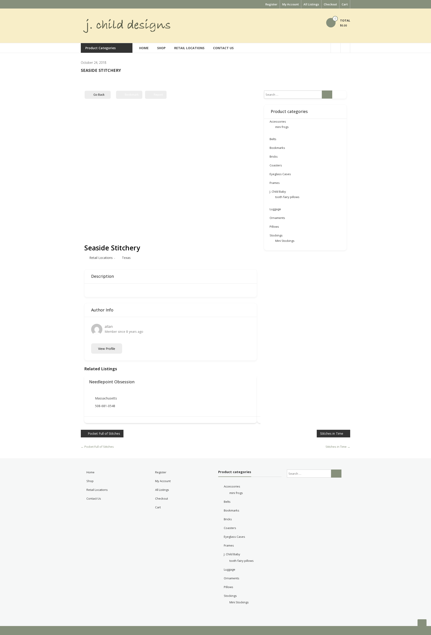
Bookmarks (277, 148)
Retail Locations (189, 48)
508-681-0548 (105, 406)
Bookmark (132, 95)
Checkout (330, 4)
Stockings (276, 235)
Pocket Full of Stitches (104, 433)
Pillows (274, 227)
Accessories (278, 121)
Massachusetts (106, 398)
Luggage (275, 209)
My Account (290, 4)
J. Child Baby (278, 192)
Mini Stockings (285, 241)
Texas (126, 258)
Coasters (276, 165)
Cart (345, 4)
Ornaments (277, 218)
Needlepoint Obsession (111, 381)
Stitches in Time (331, 433)
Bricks (274, 156)
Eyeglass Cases (280, 174)
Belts (273, 139)
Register (271, 4)
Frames (275, 183)
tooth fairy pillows (287, 197)
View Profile (106, 348)
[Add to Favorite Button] (250, 382)
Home (144, 48)
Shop (161, 48)
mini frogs (282, 127)
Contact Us (223, 48)
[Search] (327, 94)
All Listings (311, 4)
